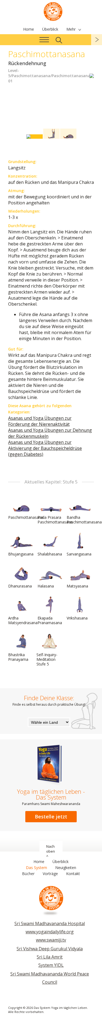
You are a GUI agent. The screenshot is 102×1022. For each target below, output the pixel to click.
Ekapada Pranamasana (50, 620)
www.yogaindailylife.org (50, 932)
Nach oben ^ (50, 851)
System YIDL (51, 965)
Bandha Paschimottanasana (84, 520)
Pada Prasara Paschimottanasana (55, 520)
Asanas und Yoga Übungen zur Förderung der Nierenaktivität (40, 421)
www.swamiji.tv (51, 940)
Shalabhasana (50, 554)
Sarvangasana (79, 554)
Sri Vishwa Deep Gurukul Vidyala (50, 949)
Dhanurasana (20, 586)
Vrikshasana (77, 618)
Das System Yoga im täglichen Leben (53, 11)
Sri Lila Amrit (50, 957)
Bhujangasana (20, 554)
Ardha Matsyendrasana (23, 620)
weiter (96, 39)
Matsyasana (77, 586)
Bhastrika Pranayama (18, 657)
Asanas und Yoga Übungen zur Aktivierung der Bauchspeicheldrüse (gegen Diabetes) (45, 448)
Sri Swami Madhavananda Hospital (49, 923)
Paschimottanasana (25, 517)
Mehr (71, 29)
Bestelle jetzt (51, 816)
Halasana (46, 586)
